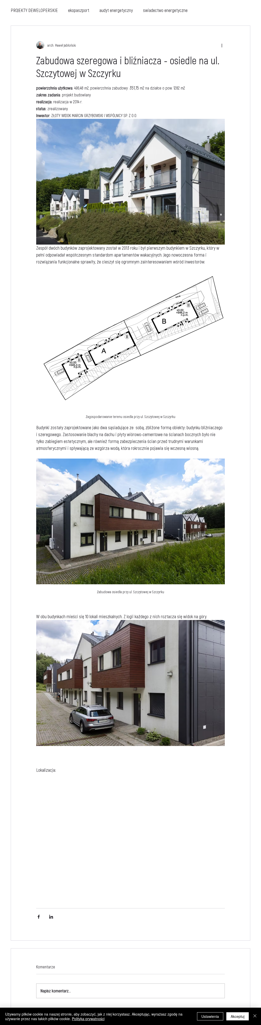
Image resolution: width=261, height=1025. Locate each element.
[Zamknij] (255, 1016)
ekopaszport (78, 10)
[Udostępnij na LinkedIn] (51, 916)
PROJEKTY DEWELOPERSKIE (34, 10)
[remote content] (130, 838)
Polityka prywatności (88, 1018)
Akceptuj (237, 1016)
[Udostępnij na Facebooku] (38, 916)
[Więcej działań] (222, 45)
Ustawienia (210, 1016)
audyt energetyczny (116, 10)
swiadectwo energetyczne (165, 10)
